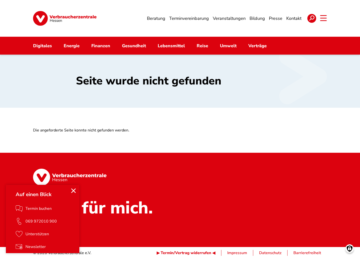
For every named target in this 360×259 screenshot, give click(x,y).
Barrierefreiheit (307, 253)
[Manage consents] (349, 248)
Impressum (237, 253)
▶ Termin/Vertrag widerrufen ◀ (186, 253)
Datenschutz (270, 253)
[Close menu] (73, 191)
